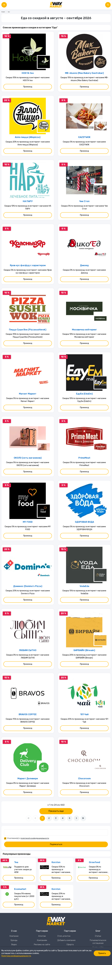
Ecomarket (20, 889)
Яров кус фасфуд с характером (28, 265)
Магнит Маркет (27, 393)
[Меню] (4, 5)
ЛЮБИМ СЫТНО (27, 650)
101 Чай (84, 714)
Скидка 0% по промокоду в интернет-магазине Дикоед (84, 271)
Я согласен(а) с (28, 838)
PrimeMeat (84, 458)
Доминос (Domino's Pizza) (27, 586)
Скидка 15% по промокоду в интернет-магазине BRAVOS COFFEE (28, 720)
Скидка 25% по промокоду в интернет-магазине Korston (61, 896)
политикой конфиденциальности (35, 838)
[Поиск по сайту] (108, 5)
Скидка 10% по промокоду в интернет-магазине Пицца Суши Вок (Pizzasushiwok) (28, 335)
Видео (14, 944)
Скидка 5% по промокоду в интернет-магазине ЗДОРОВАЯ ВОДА (84, 528)
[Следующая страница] (76, 818)
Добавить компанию (66, 940)
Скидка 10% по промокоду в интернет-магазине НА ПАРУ (27, 207)
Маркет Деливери (27, 778)
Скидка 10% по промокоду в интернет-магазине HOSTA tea (28, 79)
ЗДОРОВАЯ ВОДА (84, 522)
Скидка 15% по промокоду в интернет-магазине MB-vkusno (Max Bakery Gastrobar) (84, 79)
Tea (16, 862)
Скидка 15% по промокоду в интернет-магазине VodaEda (84, 592)
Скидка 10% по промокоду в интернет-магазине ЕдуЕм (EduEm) (84, 399)
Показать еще (56, 811)
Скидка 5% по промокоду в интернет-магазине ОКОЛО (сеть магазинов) (27, 464)
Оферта (70, 944)
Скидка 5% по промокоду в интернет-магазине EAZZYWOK (84, 143)
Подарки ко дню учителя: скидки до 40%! (23, 869)
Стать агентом (63, 936)
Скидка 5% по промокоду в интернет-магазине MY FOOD (28, 528)
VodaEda (84, 586)
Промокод (27, 87)
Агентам (42, 936)
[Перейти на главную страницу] (56, 5)
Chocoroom (84, 778)
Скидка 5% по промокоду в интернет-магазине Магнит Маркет (27, 399)
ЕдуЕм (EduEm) (84, 393)
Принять (102, 953)
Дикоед (84, 265)
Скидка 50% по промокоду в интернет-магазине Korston (61, 870)
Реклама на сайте (42, 944)
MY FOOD (28, 522)
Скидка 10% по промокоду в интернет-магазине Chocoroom (84, 784)
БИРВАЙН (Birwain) (84, 650)
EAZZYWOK (84, 137)
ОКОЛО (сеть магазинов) (28, 458)
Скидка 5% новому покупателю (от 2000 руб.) (24, 896)
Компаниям (42, 940)
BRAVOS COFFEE (28, 714)
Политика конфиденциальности (16, 956)
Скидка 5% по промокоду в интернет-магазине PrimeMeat (84, 464)
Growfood (94, 862)
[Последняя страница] (83, 818)
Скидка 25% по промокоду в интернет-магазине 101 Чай (84, 720)
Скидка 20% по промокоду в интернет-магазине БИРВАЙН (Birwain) (84, 656)
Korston (56, 862)
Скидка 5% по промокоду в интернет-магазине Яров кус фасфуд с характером (28, 271)
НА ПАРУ (28, 201)
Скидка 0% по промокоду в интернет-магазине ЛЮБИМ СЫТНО (27, 656)
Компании (14, 936)
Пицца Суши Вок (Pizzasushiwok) (27, 329)
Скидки (3, 11)
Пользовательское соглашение (98, 941)
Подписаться (56, 844)
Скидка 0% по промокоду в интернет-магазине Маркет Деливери (27, 784)
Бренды (14, 940)
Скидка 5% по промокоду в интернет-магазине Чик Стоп (84, 207)
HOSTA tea (28, 73)
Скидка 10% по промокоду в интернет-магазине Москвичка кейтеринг (84, 335)
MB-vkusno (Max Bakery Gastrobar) (84, 73)
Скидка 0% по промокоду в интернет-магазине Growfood (98, 870)
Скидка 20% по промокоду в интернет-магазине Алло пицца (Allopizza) (28, 143)
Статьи (98, 936)
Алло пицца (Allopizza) (27, 137)
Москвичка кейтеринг (84, 329)
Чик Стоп (84, 201)
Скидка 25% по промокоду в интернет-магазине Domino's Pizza (28, 592)
